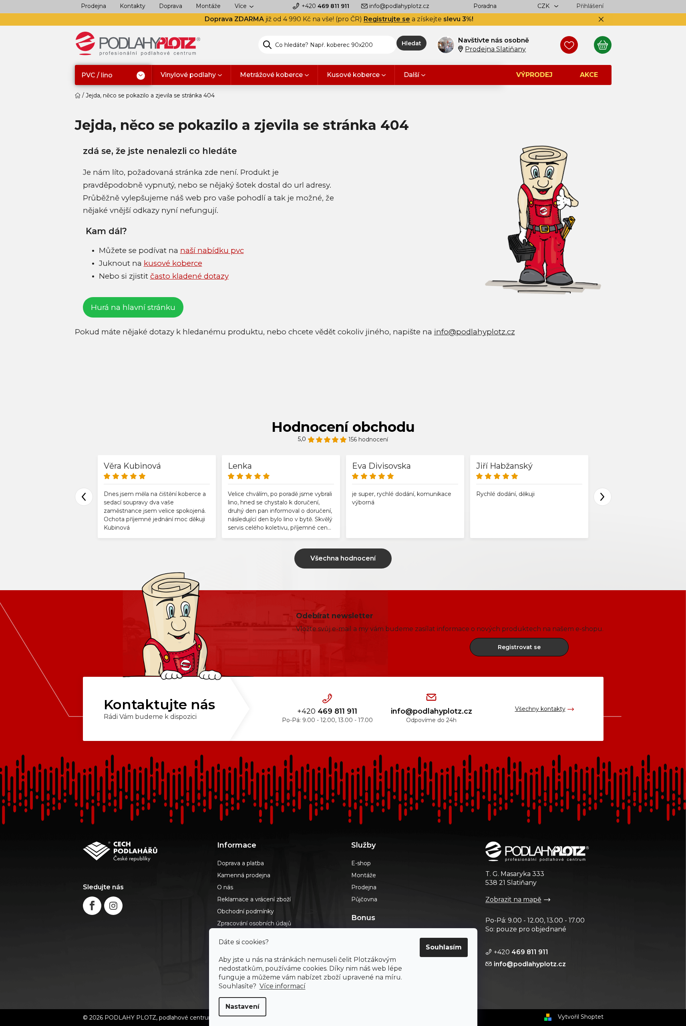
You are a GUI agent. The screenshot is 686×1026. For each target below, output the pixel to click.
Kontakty (132, 6)
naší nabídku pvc (212, 250)
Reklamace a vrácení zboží (254, 899)
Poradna (485, 6)
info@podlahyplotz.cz (399, 6)
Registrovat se (519, 647)
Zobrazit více (343, 558)
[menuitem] (113, 75)
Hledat (411, 43)
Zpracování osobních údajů (254, 923)
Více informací (283, 986)
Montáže (208, 6)
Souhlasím (444, 947)
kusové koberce (173, 263)
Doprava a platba (240, 863)
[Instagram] (113, 905)
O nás (225, 887)
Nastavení (242, 1006)
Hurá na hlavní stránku (133, 307)
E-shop (361, 863)
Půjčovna (364, 899)
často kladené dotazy (189, 276)
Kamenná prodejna (243, 875)
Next (602, 497)
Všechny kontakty (540, 708)
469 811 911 (325, 6)
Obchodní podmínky (245, 911)
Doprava (170, 6)
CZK (544, 6)
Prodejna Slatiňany (495, 49)
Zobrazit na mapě (513, 899)
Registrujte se (387, 19)
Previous (84, 497)
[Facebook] (92, 905)
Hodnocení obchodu (343, 427)
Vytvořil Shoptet (581, 1016)
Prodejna (93, 6)
